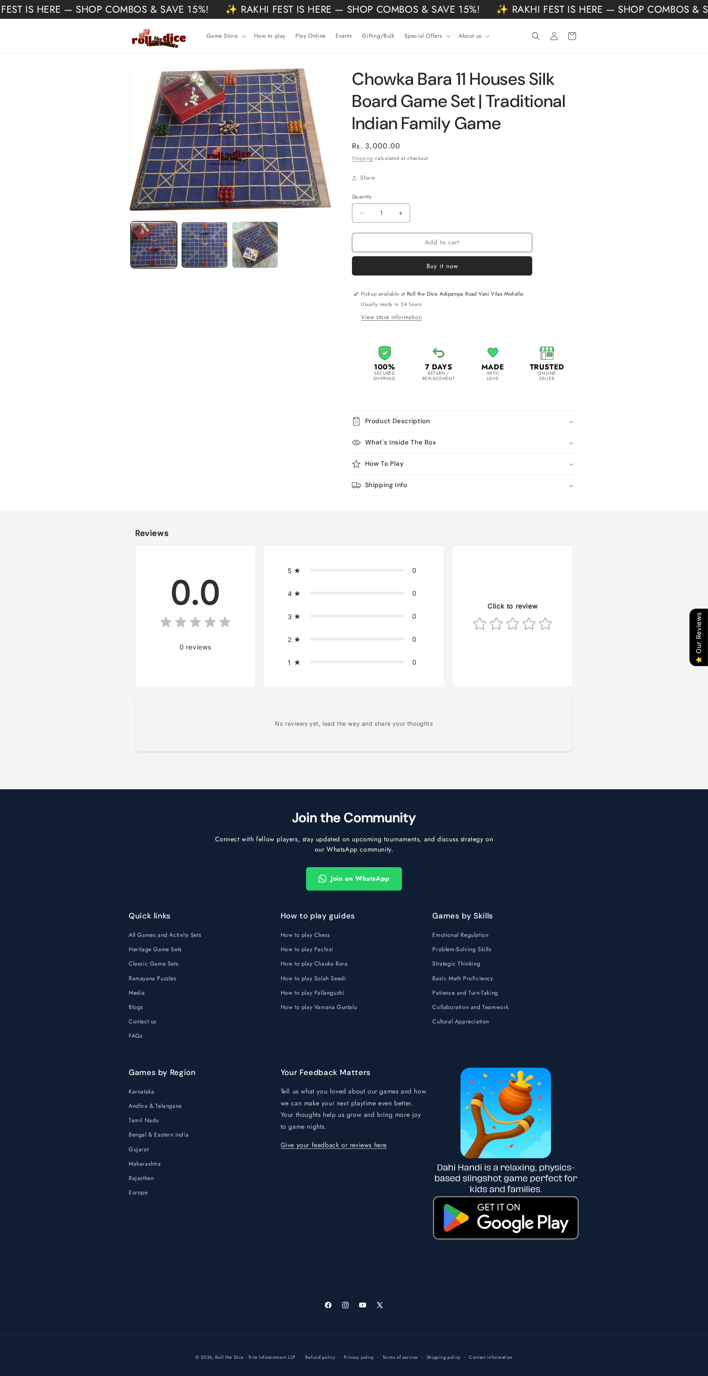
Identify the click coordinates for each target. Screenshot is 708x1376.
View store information (391, 317)
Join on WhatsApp (360, 878)
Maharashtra (145, 1164)
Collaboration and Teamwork (470, 1007)
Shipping (362, 158)
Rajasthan (141, 1178)
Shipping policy (444, 1356)
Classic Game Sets (153, 963)
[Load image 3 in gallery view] (255, 244)
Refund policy (320, 1356)
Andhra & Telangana (155, 1106)
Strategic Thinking (456, 963)
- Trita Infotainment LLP (270, 1357)
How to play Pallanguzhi (313, 993)
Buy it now (442, 266)
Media (137, 993)
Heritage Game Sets (155, 949)
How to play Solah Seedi (313, 978)
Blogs (136, 1007)
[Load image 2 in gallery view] (204, 244)
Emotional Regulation (460, 935)
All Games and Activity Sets (165, 935)
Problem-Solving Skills (461, 949)
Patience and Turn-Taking (465, 993)
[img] (195, 624)
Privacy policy (359, 1356)
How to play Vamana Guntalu (319, 1007)
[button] (225, 35)
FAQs (136, 1036)
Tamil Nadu (144, 1120)
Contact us (143, 1021)
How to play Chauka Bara (314, 963)
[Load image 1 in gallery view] (154, 244)
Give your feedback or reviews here (334, 1145)
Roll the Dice (229, 1357)
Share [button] (367, 177)
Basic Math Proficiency (462, 978)
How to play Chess (305, 935)
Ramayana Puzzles (153, 978)
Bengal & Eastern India (158, 1135)
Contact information (491, 1356)
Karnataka (141, 1092)
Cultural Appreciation (460, 1021)
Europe (138, 1193)
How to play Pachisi (307, 949)
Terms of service (400, 1356)
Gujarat (138, 1150)
